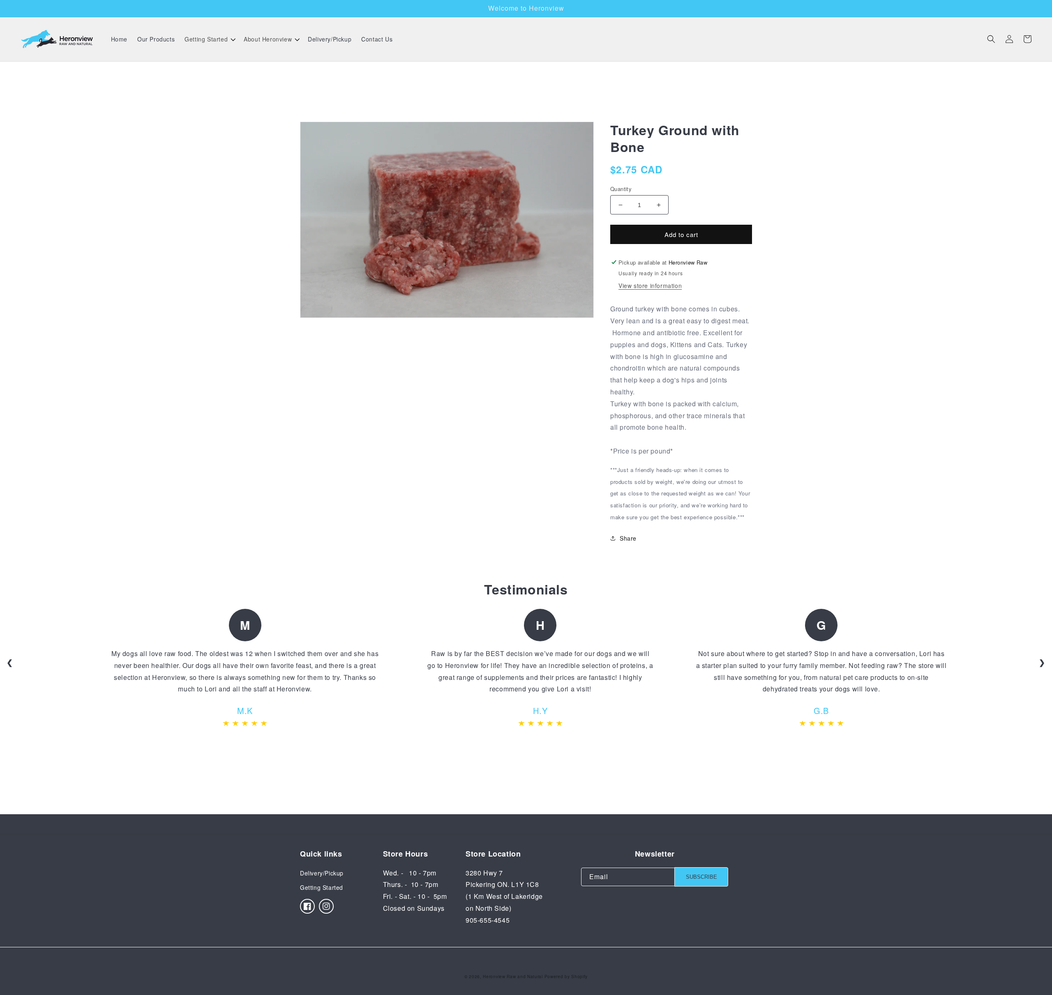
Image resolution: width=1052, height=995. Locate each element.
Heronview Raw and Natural (513, 976)
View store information (650, 285)
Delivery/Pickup (322, 873)
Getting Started (321, 887)
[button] (209, 39)
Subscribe (701, 877)
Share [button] (628, 538)
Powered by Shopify (566, 976)
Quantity (621, 189)
